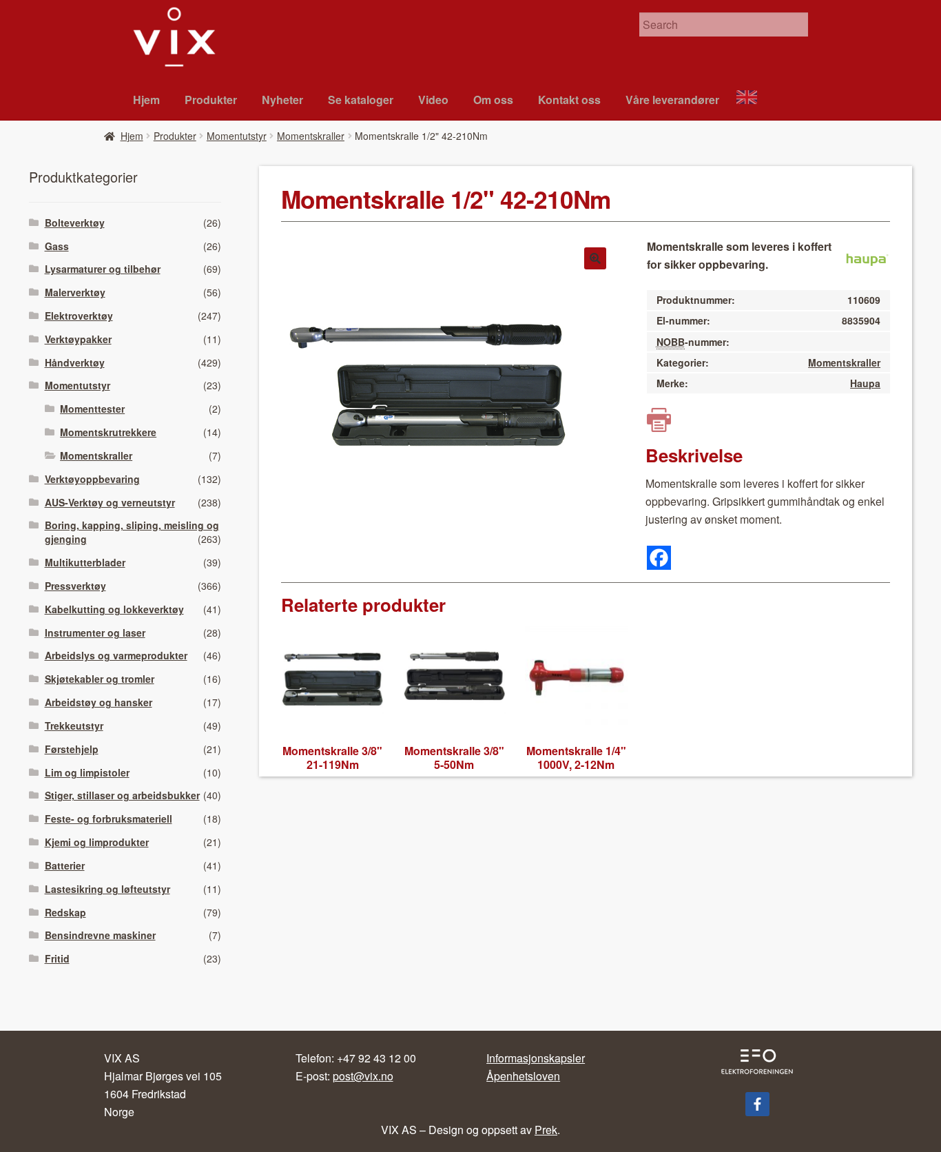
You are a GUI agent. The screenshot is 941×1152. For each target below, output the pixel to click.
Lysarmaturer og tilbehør (103, 269)
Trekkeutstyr (74, 725)
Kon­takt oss (569, 99)
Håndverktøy (75, 362)
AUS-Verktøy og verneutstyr (110, 502)
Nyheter (282, 99)
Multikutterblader (85, 562)
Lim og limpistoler (87, 772)
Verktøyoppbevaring (92, 479)
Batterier (65, 865)
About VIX (752, 99)
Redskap (65, 912)
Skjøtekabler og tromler (99, 679)
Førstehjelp (72, 749)
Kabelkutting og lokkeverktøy (114, 609)
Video (433, 99)
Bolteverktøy (75, 222)
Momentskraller (310, 136)
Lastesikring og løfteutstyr (107, 889)
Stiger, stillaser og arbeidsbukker (122, 795)
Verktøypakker (78, 339)
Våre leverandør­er (672, 99)
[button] (595, 258)
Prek (546, 1130)
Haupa (865, 383)
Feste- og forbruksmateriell (108, 818)
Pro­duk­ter (211, 99)
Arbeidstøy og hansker (98, 702)
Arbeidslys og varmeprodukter (116, 655)
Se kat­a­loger (360, 99)
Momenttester (92, 408)
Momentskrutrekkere (108, 432)
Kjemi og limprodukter (97, 842)
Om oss (493, 99)
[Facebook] (659, 558)
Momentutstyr (237, 136)
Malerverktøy (75, 292)
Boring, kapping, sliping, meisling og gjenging (132, 532)
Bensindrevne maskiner (100, 935)
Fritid (57, 958)
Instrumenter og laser (95, 632)
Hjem (146, 99)
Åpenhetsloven (523, 1076)
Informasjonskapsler (535, 1058)
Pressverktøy (75, 586)
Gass (57, 246)
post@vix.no (363, 1076)
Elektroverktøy (79, 315)
